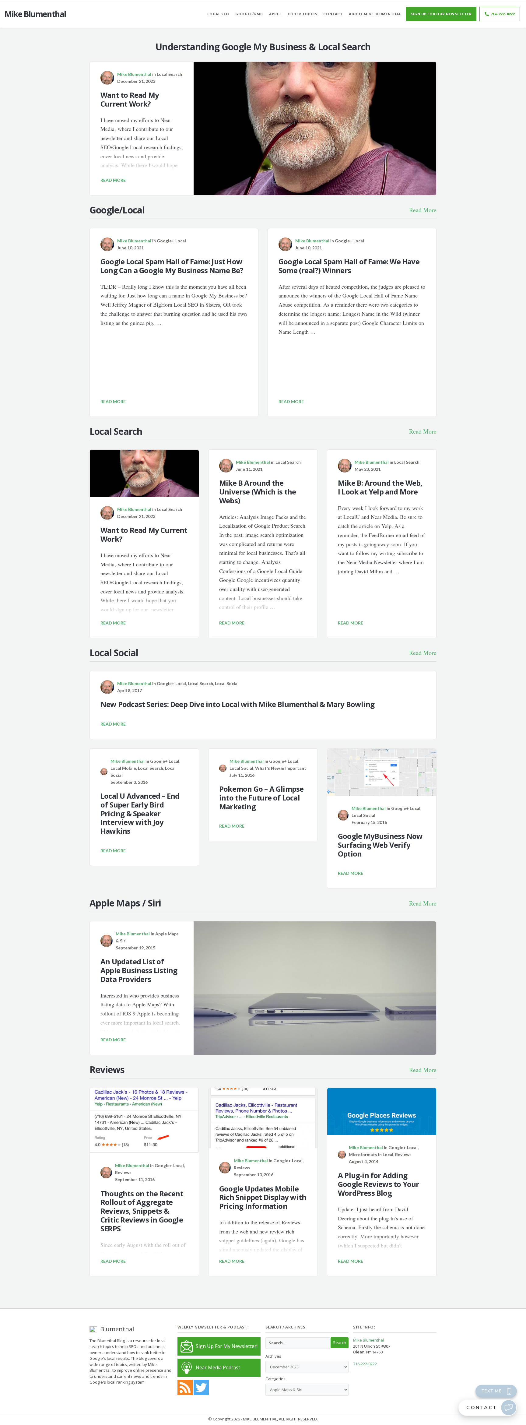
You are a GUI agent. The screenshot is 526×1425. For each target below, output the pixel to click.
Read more (113, 180)
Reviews (123, 1172)
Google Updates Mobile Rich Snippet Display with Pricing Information (262, 1197)
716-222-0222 (503, 14)
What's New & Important (280, 768)
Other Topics (302, 14)
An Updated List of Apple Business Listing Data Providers (138, 970)
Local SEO (218, 14)
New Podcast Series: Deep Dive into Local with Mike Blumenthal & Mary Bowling (237, 704)
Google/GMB (249, 14)
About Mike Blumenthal (375, 14)
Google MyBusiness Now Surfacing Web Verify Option (380, 845)
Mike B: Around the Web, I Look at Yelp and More (380, 487)
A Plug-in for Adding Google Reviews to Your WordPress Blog (378, 1184)
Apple (275, 14)
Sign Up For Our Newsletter (441, 14)
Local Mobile (123, 768)
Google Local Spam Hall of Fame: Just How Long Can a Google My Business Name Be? (172, 265)
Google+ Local (171, 240)
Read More (423, 210)
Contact (333, 14)
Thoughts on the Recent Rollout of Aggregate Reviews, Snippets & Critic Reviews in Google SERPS (141, 1210)
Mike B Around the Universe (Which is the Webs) (257, 491)
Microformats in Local (371, 1154)
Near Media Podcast (218, 1367)
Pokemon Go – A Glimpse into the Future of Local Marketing (261, 797)
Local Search (169, 74)
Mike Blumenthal (368, 1340)
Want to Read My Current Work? (129, 99)
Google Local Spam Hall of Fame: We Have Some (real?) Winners (349, 265)
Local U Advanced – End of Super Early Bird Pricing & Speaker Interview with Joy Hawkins (139, 813)
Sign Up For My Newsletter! (227, 1346)
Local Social (227, 683)
